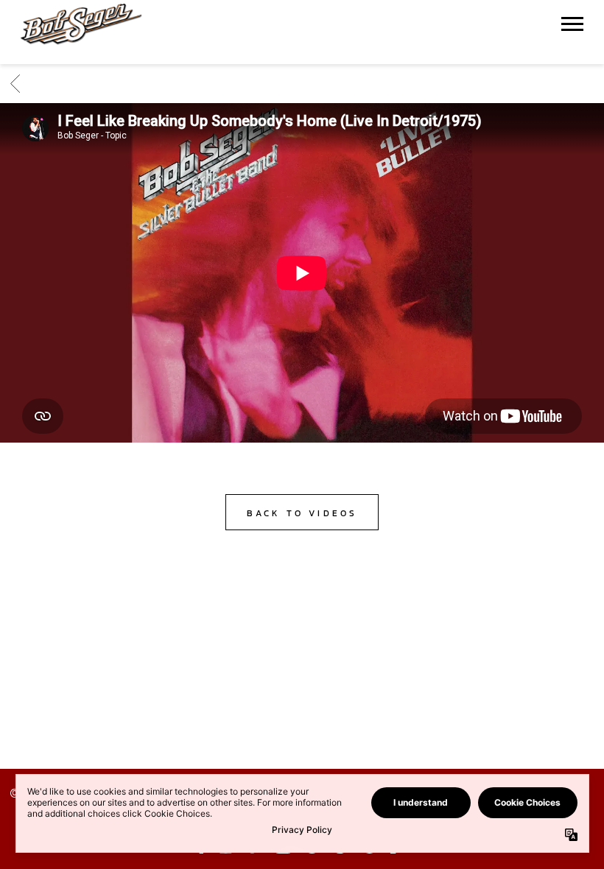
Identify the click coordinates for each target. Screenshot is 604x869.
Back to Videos (302, 513)
